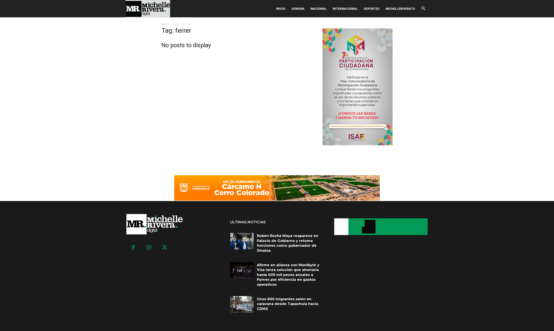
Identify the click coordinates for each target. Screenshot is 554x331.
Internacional (345, 8)
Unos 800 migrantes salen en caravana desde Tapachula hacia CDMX (287, 304)
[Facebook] (133, 248)
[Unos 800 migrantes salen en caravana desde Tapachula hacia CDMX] (242, 304)
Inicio (280, 8)
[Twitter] (164, 248)
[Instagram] (149, 248)
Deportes (372, 8)
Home (165, 24)
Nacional (319, 8)
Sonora (297, 8)
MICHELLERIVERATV (400, 8)
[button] (423, 9)
